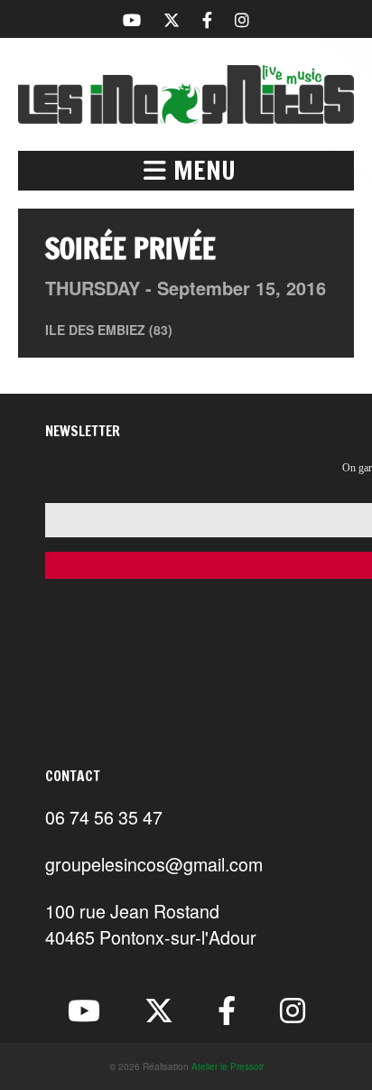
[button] (186, 171)
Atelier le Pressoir (227, 1066)
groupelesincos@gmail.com (154, 864)
